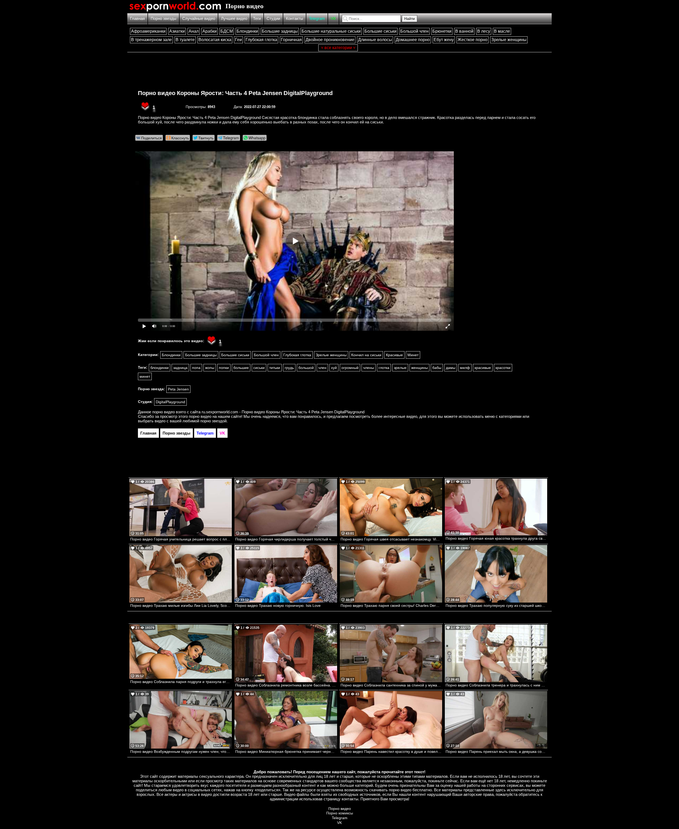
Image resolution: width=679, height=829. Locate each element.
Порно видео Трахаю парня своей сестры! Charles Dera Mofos (391, 605)
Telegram (317, 18)
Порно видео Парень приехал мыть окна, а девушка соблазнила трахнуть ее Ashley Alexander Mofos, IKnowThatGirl (496, 751)
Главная (137, 18)
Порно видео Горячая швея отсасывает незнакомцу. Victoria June (391, 539)
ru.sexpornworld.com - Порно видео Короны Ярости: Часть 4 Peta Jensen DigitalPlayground (283, 412)
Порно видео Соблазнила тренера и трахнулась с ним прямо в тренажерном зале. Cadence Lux (496, 685)
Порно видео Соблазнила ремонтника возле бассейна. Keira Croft (286, 685)
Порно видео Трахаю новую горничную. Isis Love (278, 605)
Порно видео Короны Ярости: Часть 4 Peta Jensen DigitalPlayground (235, 93)
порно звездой (213, 421)
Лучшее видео (234, 18)
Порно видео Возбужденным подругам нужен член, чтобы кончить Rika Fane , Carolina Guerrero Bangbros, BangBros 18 (181, 751)
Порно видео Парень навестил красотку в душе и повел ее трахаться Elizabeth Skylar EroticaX (391, 751)
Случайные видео (198, 18)
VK (333, 18)
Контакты (294, 18)
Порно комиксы (339, 813)
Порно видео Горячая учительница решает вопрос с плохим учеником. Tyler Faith (181, 539)
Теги (257, 18)
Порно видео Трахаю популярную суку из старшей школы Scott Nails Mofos (496, 605)
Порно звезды (163, 18)
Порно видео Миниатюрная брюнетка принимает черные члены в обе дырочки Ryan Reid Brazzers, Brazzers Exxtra (286, 751)
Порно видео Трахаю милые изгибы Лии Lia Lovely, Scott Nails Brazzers (181, 605)
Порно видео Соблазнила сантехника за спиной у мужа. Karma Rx (391, 685)
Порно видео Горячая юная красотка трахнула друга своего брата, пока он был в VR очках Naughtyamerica (496, 538)
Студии (273, 18)
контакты (350, 799)
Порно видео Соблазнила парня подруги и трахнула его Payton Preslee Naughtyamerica (181, 682)
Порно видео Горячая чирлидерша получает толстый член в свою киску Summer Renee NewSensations (286, 539)
